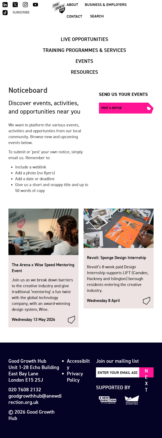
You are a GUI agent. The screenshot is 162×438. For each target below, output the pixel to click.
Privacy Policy (75, 376)
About (72, 4)
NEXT (146, 372)
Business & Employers (106, 4)
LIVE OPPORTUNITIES (84, 39)
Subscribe (21, 12)
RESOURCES (84, 72)
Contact (74, 16)
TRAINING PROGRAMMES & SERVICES (84, 50)
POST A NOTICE (111, 108)
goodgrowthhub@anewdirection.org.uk (35, 399)
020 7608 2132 (24, 389)
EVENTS (84, 61)
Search (97, 16)
